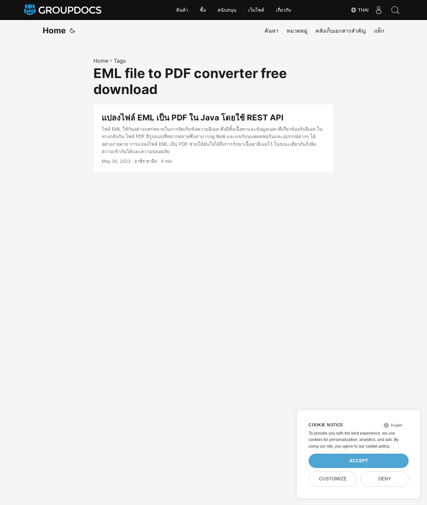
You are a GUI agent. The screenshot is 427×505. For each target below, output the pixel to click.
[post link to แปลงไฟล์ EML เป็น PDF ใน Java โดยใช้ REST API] (213, 138)
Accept (358, 460)
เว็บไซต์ (256, 10)
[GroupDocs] (63, 10)
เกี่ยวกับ (283, 10)
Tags (120, 60)
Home (54, 30)
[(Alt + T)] (72, 31)
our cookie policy (374, 446)
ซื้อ (203, 10)
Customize (333, 478)
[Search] (395, 10)
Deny (384, 478)
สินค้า (182, 10)
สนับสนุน (227, 10)
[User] (378, 10)
